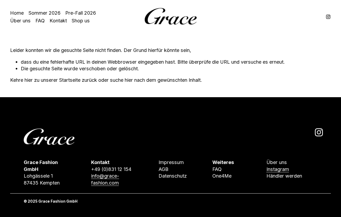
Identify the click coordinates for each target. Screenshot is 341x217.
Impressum (171, 162)
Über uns (20, 20)
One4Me (222, 176)
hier (29, 80)
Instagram (277, 169)
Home (17, 13)
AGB (163, 169)
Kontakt (58, 20)
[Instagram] (328, 16)
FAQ (40, 20)
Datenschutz (173, 176)
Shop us (81, 20)
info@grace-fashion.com (105, 179)
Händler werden (284, 176)
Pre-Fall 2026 (80, 13)
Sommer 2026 (44, 13)
